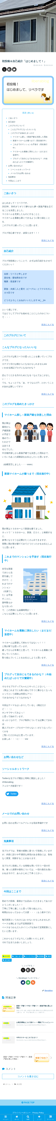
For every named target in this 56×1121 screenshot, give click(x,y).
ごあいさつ (12, 118)
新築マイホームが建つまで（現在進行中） (30, 141)
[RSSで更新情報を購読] (33, 982)
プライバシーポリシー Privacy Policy (28, 1113)
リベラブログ (30, 956)
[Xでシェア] (4, 69)
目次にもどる (47, 240)
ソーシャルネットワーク (20, 169)
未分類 (7, 956)
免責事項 (11, 177)
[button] (9, 69)
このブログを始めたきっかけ (22, 133)
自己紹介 (11, 122)
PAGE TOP (29, 1102)
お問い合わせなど (15, 166)
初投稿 (41, 956)
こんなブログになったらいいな (23, 129)
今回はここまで (14, 181)
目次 (24, 113)
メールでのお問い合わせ (20, 173)
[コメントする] (14, 69)
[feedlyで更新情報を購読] (28, 982)
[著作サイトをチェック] (23, 982)
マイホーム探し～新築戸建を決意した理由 (30, 137)
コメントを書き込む (28, 1076)
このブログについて (16, 126)
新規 (49, 956)
